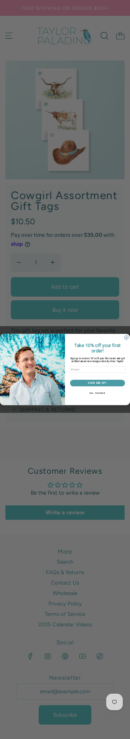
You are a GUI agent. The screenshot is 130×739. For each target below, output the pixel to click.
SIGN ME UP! (97, 382)
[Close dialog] (126, 337)
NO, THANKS (97, 393)
